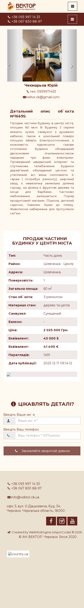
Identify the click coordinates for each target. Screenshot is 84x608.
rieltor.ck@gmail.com (43, 97)
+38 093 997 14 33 (25, 17)
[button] (12, 55)
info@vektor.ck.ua (25, 497)
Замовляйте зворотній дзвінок (45, 451)
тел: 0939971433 (43, 92)
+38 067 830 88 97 (26, 21)
